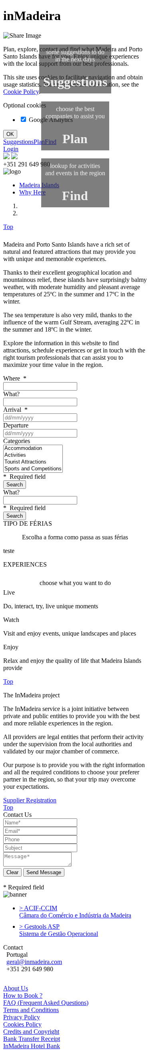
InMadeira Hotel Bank (31, 1046)
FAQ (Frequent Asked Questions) (45, 1002)
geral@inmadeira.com (34, 961)
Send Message (43, 872)
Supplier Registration (29, 800)
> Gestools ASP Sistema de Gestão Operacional (58, 930)
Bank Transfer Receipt (31, 1038)
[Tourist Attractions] (33, 462)
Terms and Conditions (31, 1009)
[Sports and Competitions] (33, 469)
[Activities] (33, 455)
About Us (15, 988)
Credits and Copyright (31, 1031)
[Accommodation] (33, 448)
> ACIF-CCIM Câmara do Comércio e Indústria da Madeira (75, 912)
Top (8, 226)
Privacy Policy (21, 1017)
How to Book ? (22, 995)
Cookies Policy (22, 1024)
